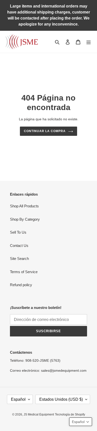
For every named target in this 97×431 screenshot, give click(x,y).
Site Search (19, 258)
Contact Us (19, 245)
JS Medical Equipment (39, 414)
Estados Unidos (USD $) (61, 399)
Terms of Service (24, 272)
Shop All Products (24, 206)
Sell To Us (18, 232)
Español (18, 399)
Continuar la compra (44, 131)
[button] (80, 422)
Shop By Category (25, 219)
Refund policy (21, 285)
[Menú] (88, 42)
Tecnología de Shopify (70, 414)
